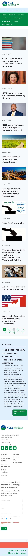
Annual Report (17, 18)
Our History (12, 14)
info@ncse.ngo (5, 442)
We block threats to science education (5, 460)
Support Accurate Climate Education (17, 551)
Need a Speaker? (7, 24)
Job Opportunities (17, 462)
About (4, 14)
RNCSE (14, 460)
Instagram (10, 448)
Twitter (6, 448)
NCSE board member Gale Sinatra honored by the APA (13, 95)
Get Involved (16, 457)
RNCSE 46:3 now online (13, 223)
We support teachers (4, 455)
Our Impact (4, 475)
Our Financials (6, 18)
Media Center (6, 21)
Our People (21, 14)
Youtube (15, 448)
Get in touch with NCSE (19, 412)
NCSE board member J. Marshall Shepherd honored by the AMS (13, 127)
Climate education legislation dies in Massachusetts (11, 159)
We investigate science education (5, 465)
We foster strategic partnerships (4, 471)
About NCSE (16, 454)
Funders (15, 21)
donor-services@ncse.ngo (8, 445)
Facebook (2, 448)
